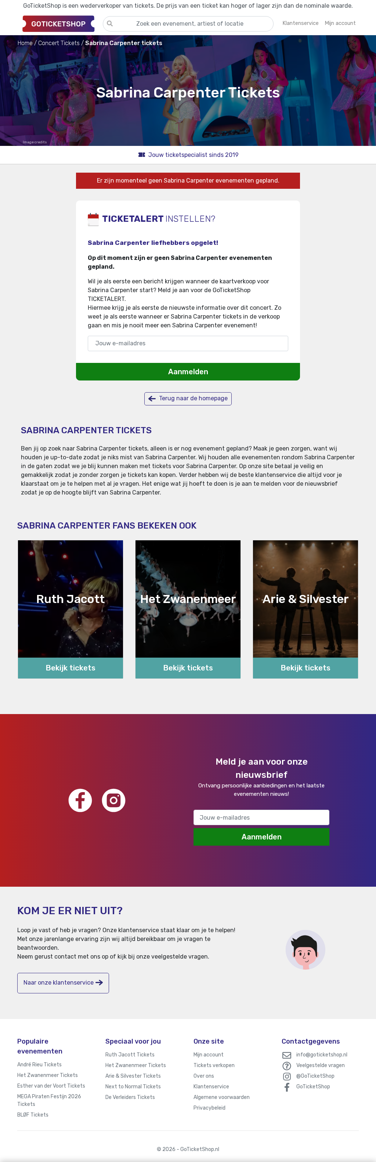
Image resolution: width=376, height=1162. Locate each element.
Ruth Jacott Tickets (130, 1055)
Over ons (204, 1076)
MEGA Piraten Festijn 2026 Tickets (49, 1100)
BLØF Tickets (32, 1115)
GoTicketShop (313, 1087)
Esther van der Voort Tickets (51, 1086)
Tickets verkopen (214, 1065)
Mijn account (209, 1055)
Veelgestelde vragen (320, 1065)
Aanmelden (188, 371)
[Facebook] (80, 800)
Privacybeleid (209, 1108)
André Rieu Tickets (39, 1065)
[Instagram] (113, 800)
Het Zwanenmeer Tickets (47, 1075)
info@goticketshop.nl (321, 1055)
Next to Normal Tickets (133, 1087)
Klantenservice (211, 1087)
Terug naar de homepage (193, 398)
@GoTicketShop (315, 1076)
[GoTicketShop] (60, 23)
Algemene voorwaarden (222, 1097)
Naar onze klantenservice (59, 982)
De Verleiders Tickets (130, 1097)
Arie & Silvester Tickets (133, 1076)
